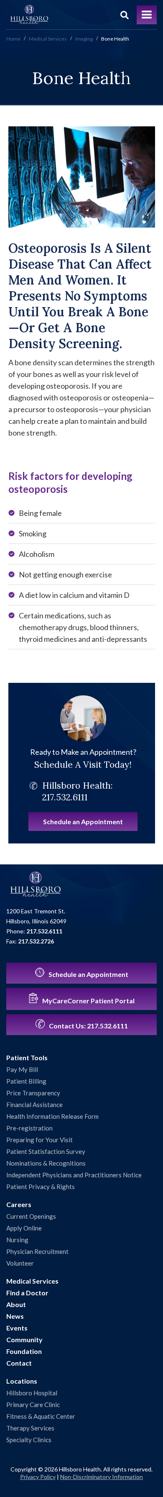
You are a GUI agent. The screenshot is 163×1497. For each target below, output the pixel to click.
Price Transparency (33, 1093)
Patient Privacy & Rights (40, 1186)
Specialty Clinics (28, 1439)
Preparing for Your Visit (39, 1139)
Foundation (24, 1351)
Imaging (84, 39)
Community (24, 1339)
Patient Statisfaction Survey (45, 1151)
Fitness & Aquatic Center (40, 1416)
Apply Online (24, 1228)
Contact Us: (88, 1026)
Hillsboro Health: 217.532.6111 (77, 791)
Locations (21, 1381)
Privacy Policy (38, 1476)
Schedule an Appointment (83, 821)
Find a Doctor (27, 1293)
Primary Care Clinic (33, 1404)
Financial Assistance (34, 1104)
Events (17, 1328)
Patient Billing (26, 1081)
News (15, 1316)
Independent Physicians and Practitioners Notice (74, 1175)
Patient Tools (27, 1057)
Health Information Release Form (52, 1116)
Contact (19, 1363)
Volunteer (20, 1263)
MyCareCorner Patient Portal (88, 1001)
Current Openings (31, 1216)
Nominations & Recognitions (46, 1163)
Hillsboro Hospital (31, 1393)
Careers (18, 1204)
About (16, 1304)
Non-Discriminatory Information (101, 1476)
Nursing (17, 1239)
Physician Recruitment (37, 1251)
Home (13, 39)
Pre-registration (29, 1128)
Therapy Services (30, 1428)
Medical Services (48, 39)
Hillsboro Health (29, 14)
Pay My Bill (22, 1069)
